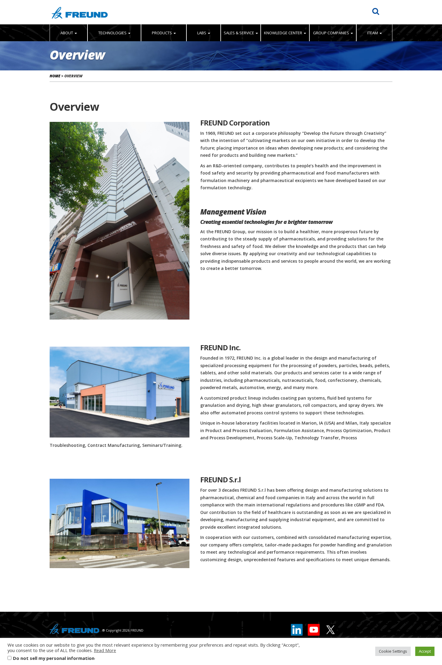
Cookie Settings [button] (393, 651)
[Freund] (80, 12)
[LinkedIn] (297, 628)
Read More (105, 650)
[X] (330, 628)
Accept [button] (425, 651)
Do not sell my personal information (53, 658)
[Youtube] (314, 628)
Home (55, 76)
